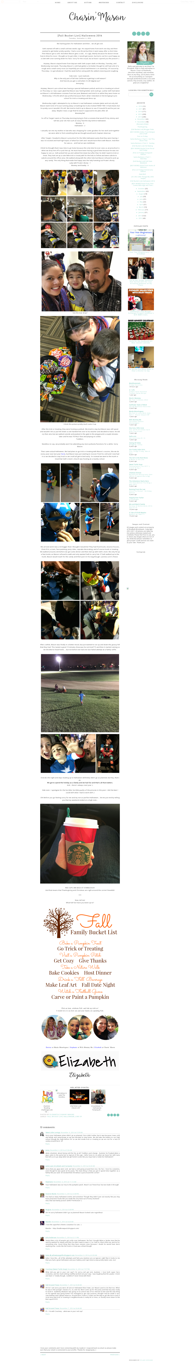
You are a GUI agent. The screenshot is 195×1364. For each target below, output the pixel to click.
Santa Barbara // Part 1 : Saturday (143, 158)
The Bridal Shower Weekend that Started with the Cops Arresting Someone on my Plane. (141, 282)
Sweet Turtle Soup (136, 464)
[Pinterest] (143, 34)
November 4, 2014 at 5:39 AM (72, 1132)
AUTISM (88, 2)
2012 (141, 218)
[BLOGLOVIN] (148, 34)
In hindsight (134, 499)
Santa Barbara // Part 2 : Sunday (142, 143)
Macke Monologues (136, 411)
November (141, 122)
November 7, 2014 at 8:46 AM (71, 1285)
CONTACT (120, 2)
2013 (140, 216)
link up (78, 1116)
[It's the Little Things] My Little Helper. (142, 177)
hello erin (132, 436)
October (141, 189)
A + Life (132, 390)
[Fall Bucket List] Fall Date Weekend (142, 162)
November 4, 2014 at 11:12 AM (65, 1182)
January (142, 212)
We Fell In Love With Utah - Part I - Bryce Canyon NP (140, 414)
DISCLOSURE (137, 2)
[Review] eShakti (143, 124)
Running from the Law (137, 489)
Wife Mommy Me (135, 420)
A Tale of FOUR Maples (137, 513)
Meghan (48, 1210)
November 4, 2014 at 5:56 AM (61, 1150)
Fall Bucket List (55, 1116)
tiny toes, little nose (136, 428)
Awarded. (142, 174)
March (141, 207)
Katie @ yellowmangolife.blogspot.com (60, 1255)
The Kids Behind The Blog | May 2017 (140, 483)
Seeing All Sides (135, 443)
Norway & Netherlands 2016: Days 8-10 (141, 506)
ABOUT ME (72, 2)
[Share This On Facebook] (108, 1115)
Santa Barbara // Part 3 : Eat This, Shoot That (142, 140)
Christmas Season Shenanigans (136, 422)
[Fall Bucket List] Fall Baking (142, 146)
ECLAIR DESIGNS (146, 1360)
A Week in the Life (136, 459)
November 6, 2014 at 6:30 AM (86, 1255)
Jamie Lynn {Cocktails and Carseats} (59, 1166)
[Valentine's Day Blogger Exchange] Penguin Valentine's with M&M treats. (141, 313)
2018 (141, 106)
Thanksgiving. (143, 127)
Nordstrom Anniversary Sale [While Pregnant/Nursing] (140, 475)
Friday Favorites (136, 385)
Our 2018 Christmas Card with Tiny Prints (139, 430)
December (141, 119)
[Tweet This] (111, 1115)
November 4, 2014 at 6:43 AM (84, 1166)
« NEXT (43, 1355)
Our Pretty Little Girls (137, 450)
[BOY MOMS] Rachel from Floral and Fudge (142, 149)
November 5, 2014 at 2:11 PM (68, 1237)
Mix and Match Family (137, 504)
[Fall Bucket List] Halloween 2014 (142, 181)
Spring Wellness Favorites (140, 406)
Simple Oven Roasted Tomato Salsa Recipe (138, 392)
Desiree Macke (51, 1194)
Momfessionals (134, 383)
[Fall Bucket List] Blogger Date (142, 129)
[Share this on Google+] (118, 1115)
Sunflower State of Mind (138, 405)
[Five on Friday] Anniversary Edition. (142, 170)
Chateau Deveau (135, 473)
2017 (141, 109)
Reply (48, 1144)
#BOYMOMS (104, 2)
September (141, 191)
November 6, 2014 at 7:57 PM (79, 1269)
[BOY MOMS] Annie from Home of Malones (142, 166)
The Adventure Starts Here (139, 481)
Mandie (48, 1222)
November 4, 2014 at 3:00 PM (68, 1194)
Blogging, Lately (135, 444)
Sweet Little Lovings (53, 1132)
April (141, 204)
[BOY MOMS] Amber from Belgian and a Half (142, 133)
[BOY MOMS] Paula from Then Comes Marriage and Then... (143, 184)
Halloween (69, 1116)
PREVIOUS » (115, 1355)
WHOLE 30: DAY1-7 (137, 514)
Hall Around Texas (52, 1285)
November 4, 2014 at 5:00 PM (63, 1210)
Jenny (48, 1150)
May (141, 202)
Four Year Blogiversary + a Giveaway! (141, 253)
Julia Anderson (51, 1237)
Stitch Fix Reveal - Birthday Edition (140, 492)
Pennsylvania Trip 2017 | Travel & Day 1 (139, 467)
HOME (57, 2)
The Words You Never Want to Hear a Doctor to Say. (141, 370)
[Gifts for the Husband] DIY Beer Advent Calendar (141, 342)
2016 (140, 112)
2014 (140, 117)
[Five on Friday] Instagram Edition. (142, 153)
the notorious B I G (137, 438)
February (141, 210)
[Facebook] (134, 34)
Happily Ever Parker (136, 498)
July (141, 196)
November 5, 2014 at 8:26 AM (62, 1222)
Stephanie (49, 1182)
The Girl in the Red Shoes (138, 458)
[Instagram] (139, 34)
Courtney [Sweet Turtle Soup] (56, 1269)
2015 (140, 114)
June (141, 199)
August (141, 194)
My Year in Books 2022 (138, 400)
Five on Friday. (142, 136)
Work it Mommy (135, 398)
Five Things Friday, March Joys (139, 452)
